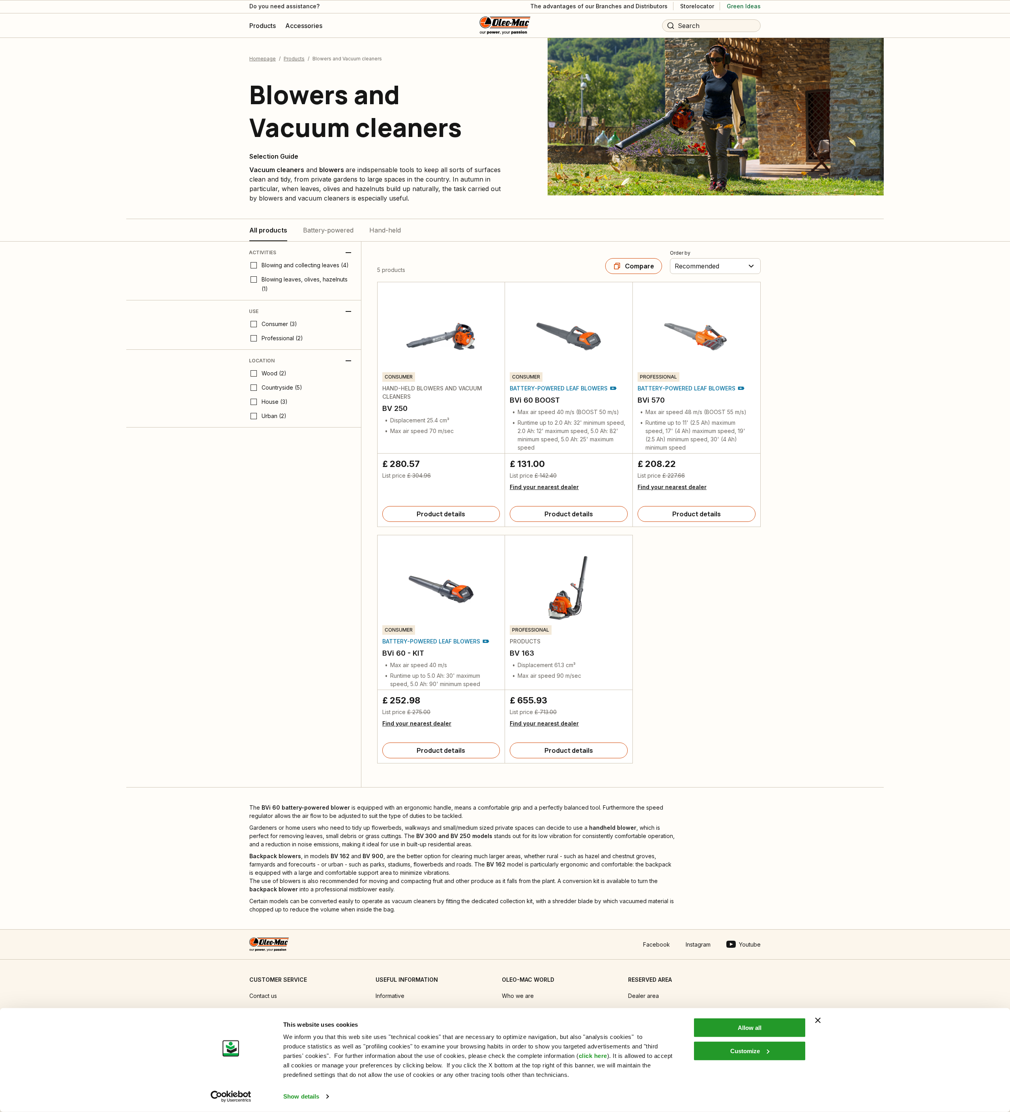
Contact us (263, 995)
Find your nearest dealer (544, 487)
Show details (301, 1096)
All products (268, 230)
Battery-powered (328, 230)
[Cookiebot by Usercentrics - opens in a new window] (231, 1097)
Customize (745, 1050)
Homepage (262, 59)
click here (593, 1055)
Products (294, 59)
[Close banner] (818, 1020)
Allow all (749, 1027)
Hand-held (385, 230)
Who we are (518, 995)
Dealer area (643, 995)
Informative (390, 995)
